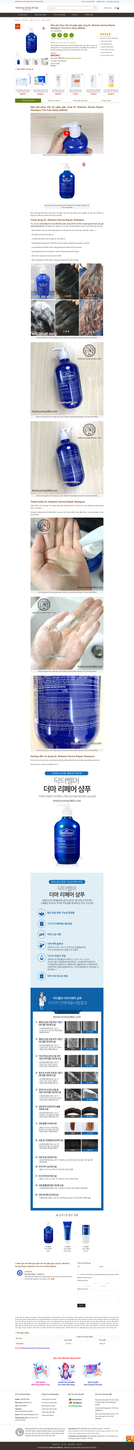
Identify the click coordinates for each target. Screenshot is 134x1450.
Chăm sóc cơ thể (34, 20)
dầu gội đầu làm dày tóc (72, 1321)
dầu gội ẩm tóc (47, 1317)
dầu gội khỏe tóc (95, 1323)
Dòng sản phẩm (40, 15)
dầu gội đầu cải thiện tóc (59, 1319)
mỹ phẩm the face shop (72, 1327)
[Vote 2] (103, 34)
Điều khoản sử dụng (48, 1406)
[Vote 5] (110, 34)
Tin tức (74, 15)
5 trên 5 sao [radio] (96, 1286)
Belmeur (27, 1317)
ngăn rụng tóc (93, 1327)
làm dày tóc (36, 1327)
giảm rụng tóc (23, 1327)
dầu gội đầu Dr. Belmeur (101, 1319)
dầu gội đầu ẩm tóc (32, 1319)
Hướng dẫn (89, 15)
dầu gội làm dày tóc (106, 1323)
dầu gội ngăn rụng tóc (30, 1325)
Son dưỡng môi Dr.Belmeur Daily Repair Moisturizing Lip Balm (93, 91)
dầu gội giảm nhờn (71, 1323)
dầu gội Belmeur (57, 1317)
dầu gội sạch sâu (68, 1325)
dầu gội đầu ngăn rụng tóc (103, 1321)
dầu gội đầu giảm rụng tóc (43, 1321)
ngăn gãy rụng (84, 1327)
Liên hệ (79, 1444)
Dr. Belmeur (72, 42)
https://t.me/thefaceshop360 (24, 1411)
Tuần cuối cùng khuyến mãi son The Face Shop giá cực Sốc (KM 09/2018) (107, 1416)
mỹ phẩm (43, 1327)
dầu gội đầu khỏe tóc (58, 1321)
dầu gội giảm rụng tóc (83, 1323)
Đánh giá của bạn (82, 1280)
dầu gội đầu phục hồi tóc (31, 1323)
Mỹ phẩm (24, 20)
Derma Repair (94, 1325)
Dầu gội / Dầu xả (46, 20)
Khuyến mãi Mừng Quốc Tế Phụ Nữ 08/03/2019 (106, 1409)
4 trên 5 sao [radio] (82, 1286)
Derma (87, 1325)
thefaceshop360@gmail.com (29, 1414)
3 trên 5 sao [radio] (101, 1283)
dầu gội (40, 1317)
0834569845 (23, 1406)
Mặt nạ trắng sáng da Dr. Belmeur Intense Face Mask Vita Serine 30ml (75, 91)
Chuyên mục (22, 15)
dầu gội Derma (79, 1317)
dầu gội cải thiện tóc (68, 1317)
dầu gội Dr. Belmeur (103, 1317)
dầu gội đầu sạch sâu (45, 1323)
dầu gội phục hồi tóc (57, 1325)
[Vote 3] (105, 34)
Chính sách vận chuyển (49, 1409)
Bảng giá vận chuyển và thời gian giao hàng (36, 1348)
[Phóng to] (17, 54)
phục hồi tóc (109, 1327)
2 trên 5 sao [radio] (90, 1283)
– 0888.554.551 (100, 1)
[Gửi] (95, 8)
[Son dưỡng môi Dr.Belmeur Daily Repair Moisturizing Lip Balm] (93, 80)
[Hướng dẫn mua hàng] (67, 1374)
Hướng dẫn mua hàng (112, 1)
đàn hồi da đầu (110, 1325)
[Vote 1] (101, 34)
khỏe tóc (29, 1327)
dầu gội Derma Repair (90, 1317)
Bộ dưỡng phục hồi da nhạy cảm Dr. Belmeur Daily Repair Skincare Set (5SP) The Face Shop (23, 92)
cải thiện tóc (34, 1317)
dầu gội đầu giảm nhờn (28, 1321)
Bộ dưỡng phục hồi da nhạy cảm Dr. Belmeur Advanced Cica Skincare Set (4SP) (40, 91)
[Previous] (18, 40)
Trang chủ (17, 20)
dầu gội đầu (23, 1319)
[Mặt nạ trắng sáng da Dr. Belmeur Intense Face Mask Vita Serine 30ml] (75, 80)
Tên (78, 1266)
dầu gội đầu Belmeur (45, 1319)
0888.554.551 (27, 1402)
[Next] (45, 40)
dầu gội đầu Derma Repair (86, 1319)
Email (101, 1266)
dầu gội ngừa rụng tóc (44, 1325)
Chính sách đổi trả (48, 1415)
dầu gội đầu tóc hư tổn (58, 1323)
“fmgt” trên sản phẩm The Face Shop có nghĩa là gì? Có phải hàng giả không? (107, 1402)
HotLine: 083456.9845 (88, 1)
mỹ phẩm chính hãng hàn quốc (56, 1327)
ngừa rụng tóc (101, 1327)
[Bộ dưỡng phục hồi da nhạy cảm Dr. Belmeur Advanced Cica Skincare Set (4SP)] (40, 80)
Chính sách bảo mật (48, 1412)
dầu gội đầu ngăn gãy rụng (87, 1321)
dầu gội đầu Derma (72, 1319)
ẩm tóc (23, 1317)
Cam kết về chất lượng (49, 1402)
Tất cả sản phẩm (59, 15)
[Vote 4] (107, 34)
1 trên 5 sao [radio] (80, 1283)
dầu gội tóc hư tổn (79, 1325)
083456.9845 (25, 1399)
